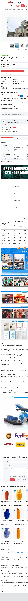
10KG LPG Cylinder (17, 559)
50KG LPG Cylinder (5, 555)
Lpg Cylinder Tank (17, 588)
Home (2, 9)
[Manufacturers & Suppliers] (14, 2)
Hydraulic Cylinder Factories (8, 582)
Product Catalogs (19, 552)
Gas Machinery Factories (7, 585)
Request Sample (23, 74)
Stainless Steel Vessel (6, 576)
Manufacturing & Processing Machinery (12, 9)
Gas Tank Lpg (18, 585)
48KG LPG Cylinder (17, 555)
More (2, 591)
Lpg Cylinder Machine (6, 588)
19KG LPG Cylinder (17, 557)
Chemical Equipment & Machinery (9, 573)
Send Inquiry (13, 71)
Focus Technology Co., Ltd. (16, 595)
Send (12, 479)
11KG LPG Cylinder (5, 559)
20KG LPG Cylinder (5, 557)
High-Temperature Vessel (19, 576)
